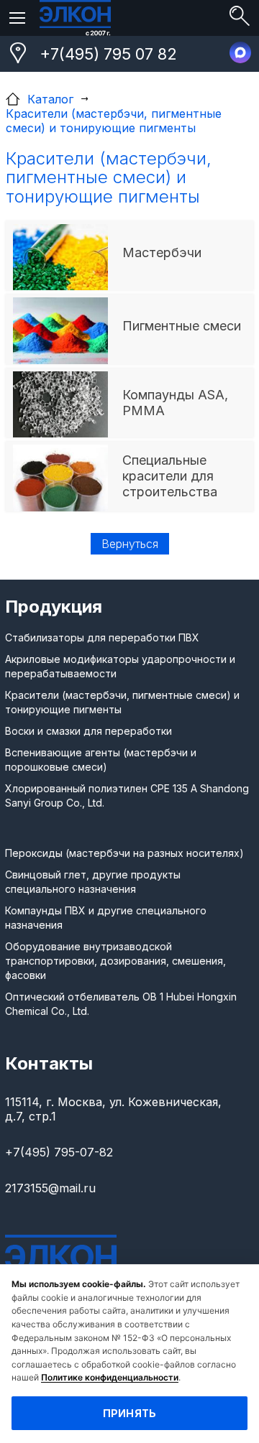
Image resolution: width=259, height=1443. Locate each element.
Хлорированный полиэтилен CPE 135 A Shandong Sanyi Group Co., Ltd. (127, 795)
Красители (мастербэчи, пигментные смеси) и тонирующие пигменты (122, 702)
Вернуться (129, 544)
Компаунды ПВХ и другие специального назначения (105, 917)
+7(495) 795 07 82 (108, 54)
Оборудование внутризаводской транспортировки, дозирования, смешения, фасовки (115, 960)
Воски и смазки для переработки (88, 731)
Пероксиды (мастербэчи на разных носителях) (124, 853)
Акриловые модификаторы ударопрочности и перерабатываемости (120, 666)
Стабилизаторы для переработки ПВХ (102, 637)
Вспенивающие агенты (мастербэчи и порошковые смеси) (100, 759)
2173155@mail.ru (50, 1188)
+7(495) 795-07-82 (59, 1152)
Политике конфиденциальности (109, 1377)
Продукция (53, 606)
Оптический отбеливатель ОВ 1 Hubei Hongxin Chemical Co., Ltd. (121, 1003)
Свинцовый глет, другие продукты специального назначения (93, 881)
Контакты (49, 1063)
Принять (130, 1413)
